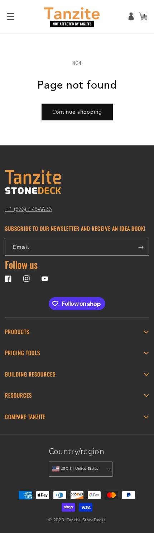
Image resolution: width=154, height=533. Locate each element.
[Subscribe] (141, 247)
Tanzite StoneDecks (86, 520)
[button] (10, 16)
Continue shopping (77, 111)
